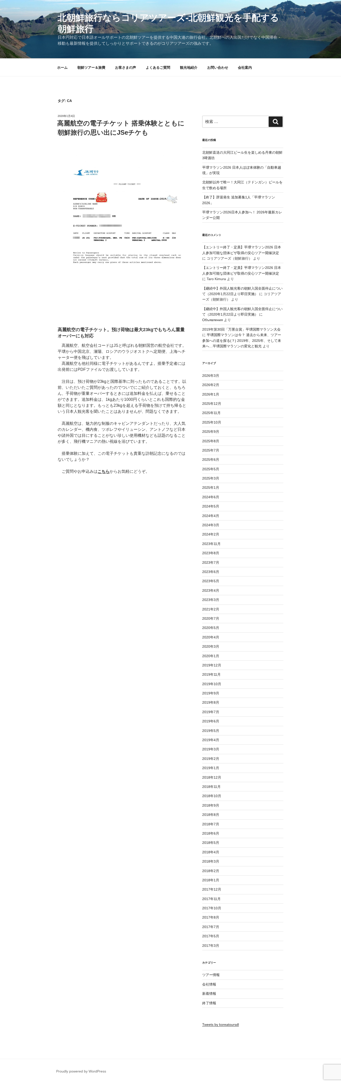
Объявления (212, 320)
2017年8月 (210, 917)
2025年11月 (211, 413)
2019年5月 (210, 731)
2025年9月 (210, 432)
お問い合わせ (217, 67)
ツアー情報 (211, 975)
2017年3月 (210, 946)
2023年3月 (210, 600)
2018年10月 (211, 796)
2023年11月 (211, 544)
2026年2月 (210, 385)
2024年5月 (210, 506)
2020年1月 (210, 656)
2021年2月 (210, 609)
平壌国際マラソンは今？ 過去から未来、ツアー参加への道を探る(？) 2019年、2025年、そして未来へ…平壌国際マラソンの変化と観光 (241, 340)
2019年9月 (210, 693)
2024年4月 (210, 516)
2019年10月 (211, 684)
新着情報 (209, 994)
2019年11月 (211, 674)
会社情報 (209, 984)
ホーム (62, 67)
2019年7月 (210, 712)
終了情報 (209, 1003)
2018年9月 (210, 805)
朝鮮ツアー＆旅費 (91, 67)
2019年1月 (210, 768)
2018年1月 (210, 880)
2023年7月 (210, 562)
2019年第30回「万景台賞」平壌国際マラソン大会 (241, 329)
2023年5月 (210, 581)
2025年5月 (210, 469)
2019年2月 (210, 759)
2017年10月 (211, 908)
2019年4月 (210, 740)
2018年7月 (210, 824)
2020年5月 (210, 628)
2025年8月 (210, 441)
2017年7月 (210, 927)
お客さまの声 (125, 67)
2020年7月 (210, 618)
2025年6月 (210, 460)
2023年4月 (210, 590)
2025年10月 (211, 422)
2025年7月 (210, 450)
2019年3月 (210, 749)
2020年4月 (210, 637)
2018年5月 (210, 843)
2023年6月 (210, 572)
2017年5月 (210, 936)
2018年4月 (210, 852)
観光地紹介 (188, 67)
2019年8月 (210, 702)
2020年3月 (210, 646)
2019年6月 (210, 721)
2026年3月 (210, 376)
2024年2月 (210, 534)
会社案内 (245, 67)
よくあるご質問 (158, 67)
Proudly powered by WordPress (81, 1071)
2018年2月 (210, 871)
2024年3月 (210, 525)
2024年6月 (210, 497)
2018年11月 (211, 787)
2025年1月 (210, 488)
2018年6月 (210, 833)
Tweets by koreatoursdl (220, 1025)
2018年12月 (211, 777)
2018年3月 (210, 861)
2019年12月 (211, 665)
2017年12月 (211, 889)
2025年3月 (210, 478)
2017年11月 (211, 899)
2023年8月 (210, 553)
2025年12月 (211, 404)
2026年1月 (210, 394)
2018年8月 (210, 815)
